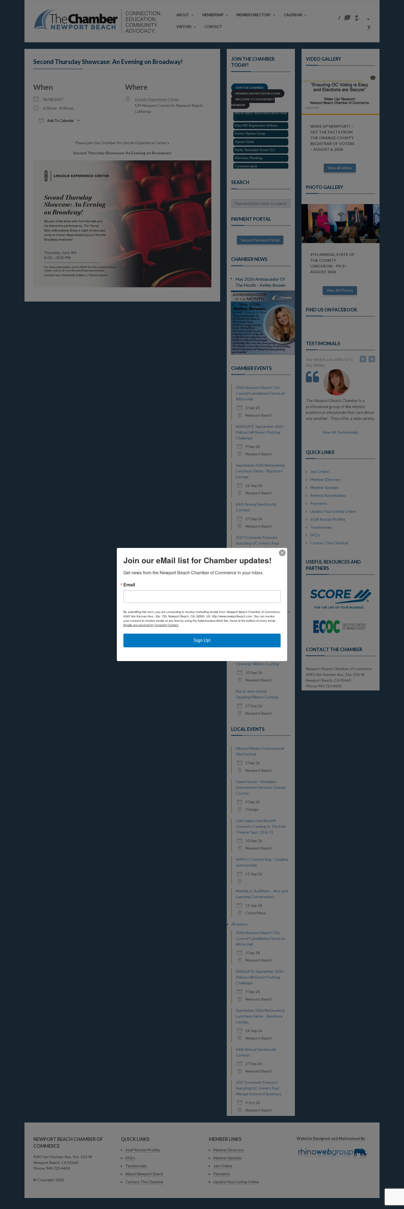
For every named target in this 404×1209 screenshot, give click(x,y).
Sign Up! (202, 640)
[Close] (282, 553)
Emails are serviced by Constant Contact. (151, 625)
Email (129, 585)
